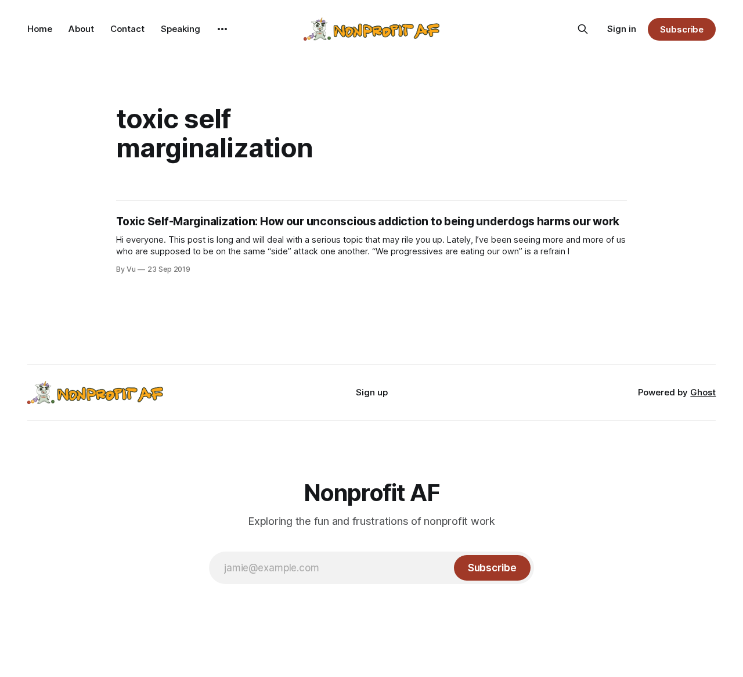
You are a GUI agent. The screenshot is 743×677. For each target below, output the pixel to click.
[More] (222, 29)
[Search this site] (583, 29)
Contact (127, 28)
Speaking (180, 28)
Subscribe (682, 29)
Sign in (621, 28)
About (81, 28)
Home (39, 28)
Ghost (703, 392)
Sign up (372, 392)
